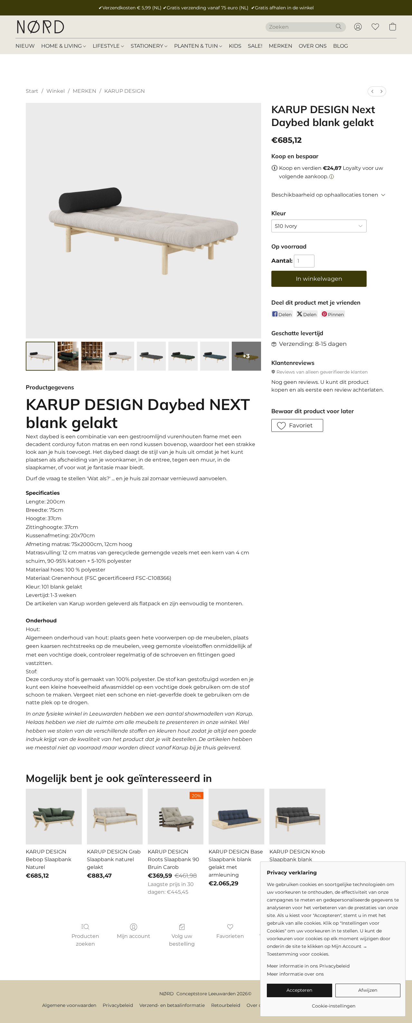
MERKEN (280, 46)
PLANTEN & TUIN (196, 46)
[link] (333, 1003)
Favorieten (230, 936)
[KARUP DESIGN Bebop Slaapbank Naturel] (53, 816)
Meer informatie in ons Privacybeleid (308, 966)
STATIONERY (147, 46)
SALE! (255, 46)
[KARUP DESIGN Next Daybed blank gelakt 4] (151, 356)
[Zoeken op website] (338, 26)
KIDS (235, 46)
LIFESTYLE (107, 46)
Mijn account (133, 936)
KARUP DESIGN (124, 91)
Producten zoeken (85, 940)
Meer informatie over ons (295, 974)
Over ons (257, 1005)
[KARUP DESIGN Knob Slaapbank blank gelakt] (297, 816)
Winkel (55, 91)
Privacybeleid (118, 1005)
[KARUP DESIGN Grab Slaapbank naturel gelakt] (115, 816)
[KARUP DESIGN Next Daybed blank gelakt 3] (119, 356)
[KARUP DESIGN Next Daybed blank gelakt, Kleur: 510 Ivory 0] (40, 356)
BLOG (340, 46)
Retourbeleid (225, 1005)
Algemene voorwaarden (69, 1005)
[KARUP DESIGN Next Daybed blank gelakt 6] (214, 356)
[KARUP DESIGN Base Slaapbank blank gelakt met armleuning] (236, 816)
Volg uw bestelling (182, 940)
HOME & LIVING (62, 46)
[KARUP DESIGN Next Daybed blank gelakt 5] (182, 356)
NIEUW (25, 46)
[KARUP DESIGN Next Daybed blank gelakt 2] (91, 356)
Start (32, 91)
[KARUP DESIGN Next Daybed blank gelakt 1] (68, 356)
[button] (40, 27)
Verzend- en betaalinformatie (172, 1005)
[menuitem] (372, 91)
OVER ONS (313, 46)
